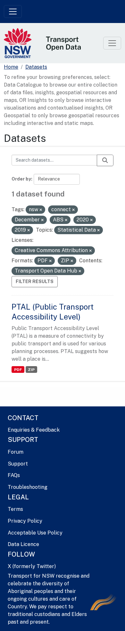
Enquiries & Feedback (34, 430)
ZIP (31, 369)
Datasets (36, 67)
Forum (15, 452)
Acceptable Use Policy (35, 533)
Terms (15, 509)
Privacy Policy (25, 521)
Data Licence (23, 544)
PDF (18, 369)
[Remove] (40, 210)
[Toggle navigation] (13, 11)
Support (18, 464)
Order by (21, 178)
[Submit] (105, 160)
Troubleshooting (27, 487)
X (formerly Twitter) (32, 566)
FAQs (14, 475)
